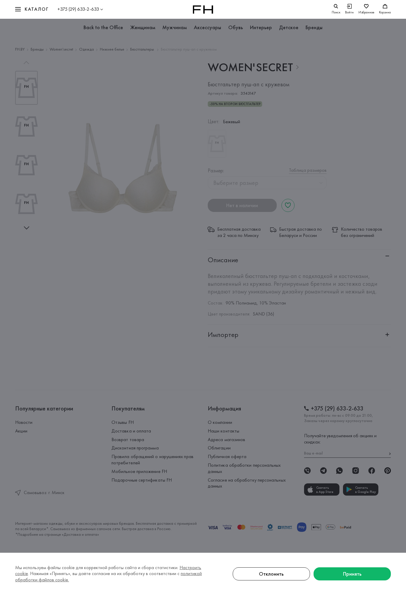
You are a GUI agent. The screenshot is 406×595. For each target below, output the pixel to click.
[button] (31, 9)
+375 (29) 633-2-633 (78, 9)
